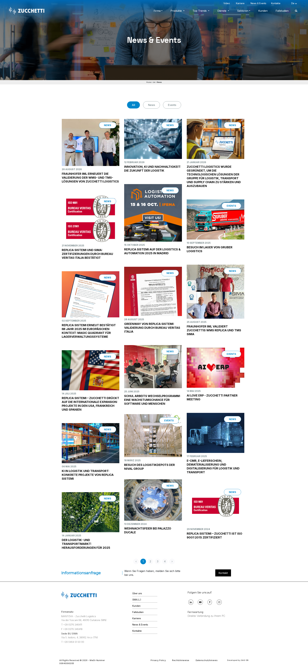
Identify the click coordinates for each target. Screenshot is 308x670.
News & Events (258, 3)
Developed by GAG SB (238, 660)
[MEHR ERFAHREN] (90, 148)
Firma (157, 10)
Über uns (137, 593)
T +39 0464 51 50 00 (72, 641)
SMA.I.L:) (136, 599)
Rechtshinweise (180, 660)
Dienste (222, 10)
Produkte (177, 10)
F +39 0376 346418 (71, 629)
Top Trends (200, 10)
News (151, 105)
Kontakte (276, 3)
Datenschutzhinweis (207, 660)
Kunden (263, 10)
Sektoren (242, 10)
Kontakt (223, 573)
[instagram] (219, 602)
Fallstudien (282, 10)
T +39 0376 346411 (71, 624)
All (133, 105)
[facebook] (209, 602)
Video (227, 3)
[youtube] (200, 602)
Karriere (241, 3)
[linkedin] (191, 602)
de (154, 82)
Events (172, 105)
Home (148, 82)
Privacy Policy (158, 660)
